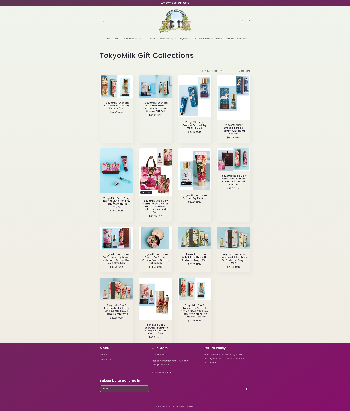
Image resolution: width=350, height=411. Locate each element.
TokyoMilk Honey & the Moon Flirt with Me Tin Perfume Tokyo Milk (233, 258)
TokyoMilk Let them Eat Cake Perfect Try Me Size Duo (117, 105)
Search (103, 354)
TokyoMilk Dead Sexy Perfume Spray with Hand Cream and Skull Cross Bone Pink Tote (155, 206)
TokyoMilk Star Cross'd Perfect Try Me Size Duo (194, 125)
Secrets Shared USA (170, 406)
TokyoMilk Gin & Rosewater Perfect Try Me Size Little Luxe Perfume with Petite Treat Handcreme (194, 311)
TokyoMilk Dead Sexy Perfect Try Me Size (194, 197)
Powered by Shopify (186, 406)
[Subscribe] (146, 388)
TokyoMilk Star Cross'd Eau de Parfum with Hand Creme (233, 129)
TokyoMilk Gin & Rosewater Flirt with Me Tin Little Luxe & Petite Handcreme (116, 309)
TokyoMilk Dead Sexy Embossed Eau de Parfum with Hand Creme (233, 180)
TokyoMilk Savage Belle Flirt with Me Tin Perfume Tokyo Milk (194, 257)
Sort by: (206, 70)
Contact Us (105, 359)
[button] (103, 21)
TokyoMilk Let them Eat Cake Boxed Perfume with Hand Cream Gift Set (155, 107)
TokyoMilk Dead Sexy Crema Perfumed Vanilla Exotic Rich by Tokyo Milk (155, 258)
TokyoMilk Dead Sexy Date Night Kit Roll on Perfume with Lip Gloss (116, 202)
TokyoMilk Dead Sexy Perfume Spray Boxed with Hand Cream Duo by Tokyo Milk (117, 258)
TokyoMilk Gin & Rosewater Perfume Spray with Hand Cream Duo (155, 329)
